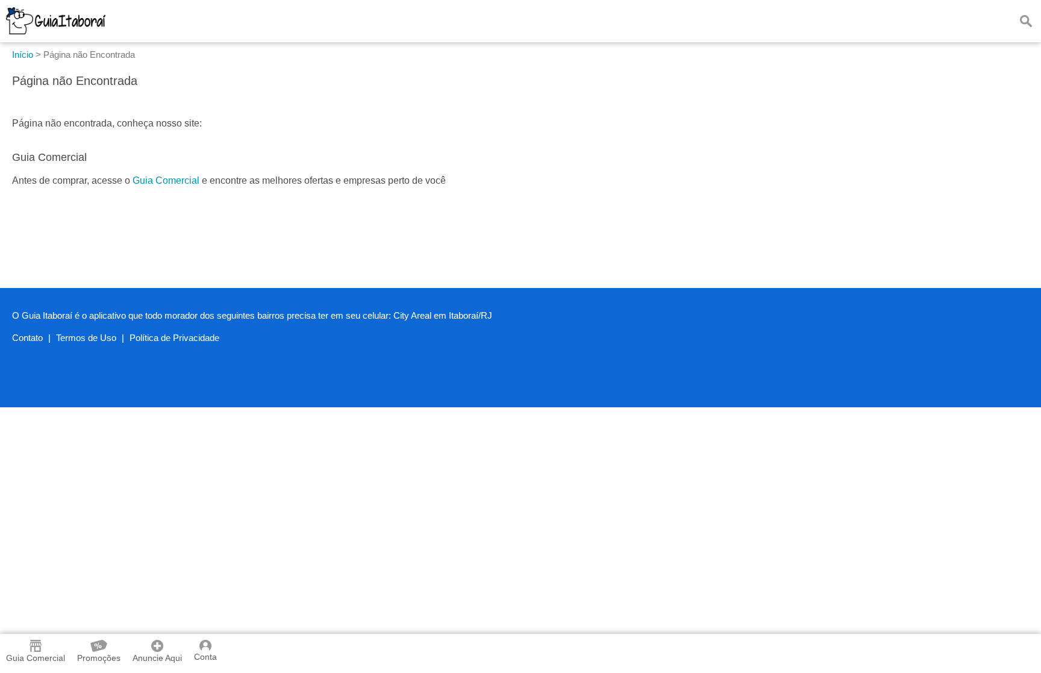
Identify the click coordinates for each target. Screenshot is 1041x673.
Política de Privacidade (174, 338)
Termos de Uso (86, 338)
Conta (205, 657)
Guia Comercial (166, 180)
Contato (27, 338)
